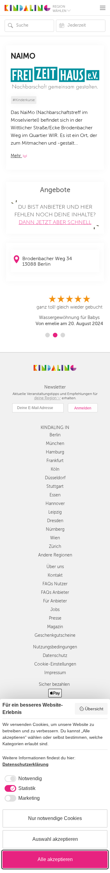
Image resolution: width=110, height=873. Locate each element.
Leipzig (55, 512)
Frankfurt (55, 460)
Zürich (55, 546)
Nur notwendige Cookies (55, 818)
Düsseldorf (55, 478)
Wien (55, 538)
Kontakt (55, 575)
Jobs (55, 609)
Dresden (55, 520)
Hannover (55, 503)
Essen (55, 495)
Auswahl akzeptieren (55, 839)
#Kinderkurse (24, 100)
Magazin (55, 626)
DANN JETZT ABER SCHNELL (55, 222)
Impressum (55, 672)
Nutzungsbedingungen (55, 647)
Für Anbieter (55, 601)
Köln (55, 469)
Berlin (55, 435)
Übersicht (94, 708)
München (55, 443)
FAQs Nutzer (55, 584)
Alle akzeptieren (55, 859)
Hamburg (55, 452)
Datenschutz (55, 655)
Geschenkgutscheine (55, 635)
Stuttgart (55, 486)
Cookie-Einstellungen (55, 664)
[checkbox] (22, 778)
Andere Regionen (55, 555)
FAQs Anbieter (55, 592)
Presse (55, 618)
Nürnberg (55, 529)
